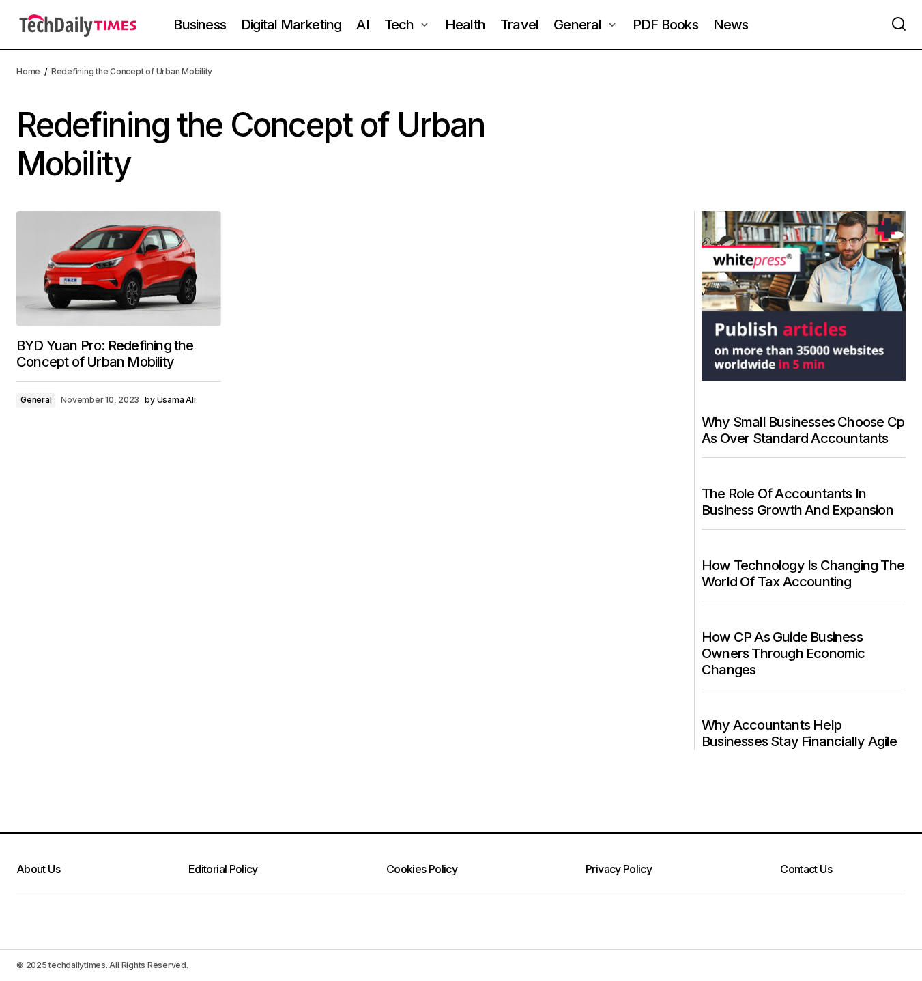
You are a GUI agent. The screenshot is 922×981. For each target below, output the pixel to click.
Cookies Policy (421, 869)
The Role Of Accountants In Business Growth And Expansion (797, 501)
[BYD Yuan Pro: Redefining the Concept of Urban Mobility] (118, 268)
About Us (38, 869)
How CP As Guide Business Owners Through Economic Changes (783, 653)
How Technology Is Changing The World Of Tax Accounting (803, 573)
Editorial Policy (223, 869)
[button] (898, 24)
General (35, 400)
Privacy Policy (619, 869)
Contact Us (806, 869)
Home (28, 71)
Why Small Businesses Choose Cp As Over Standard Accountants (803, 430)
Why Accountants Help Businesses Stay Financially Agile (799, 733)
